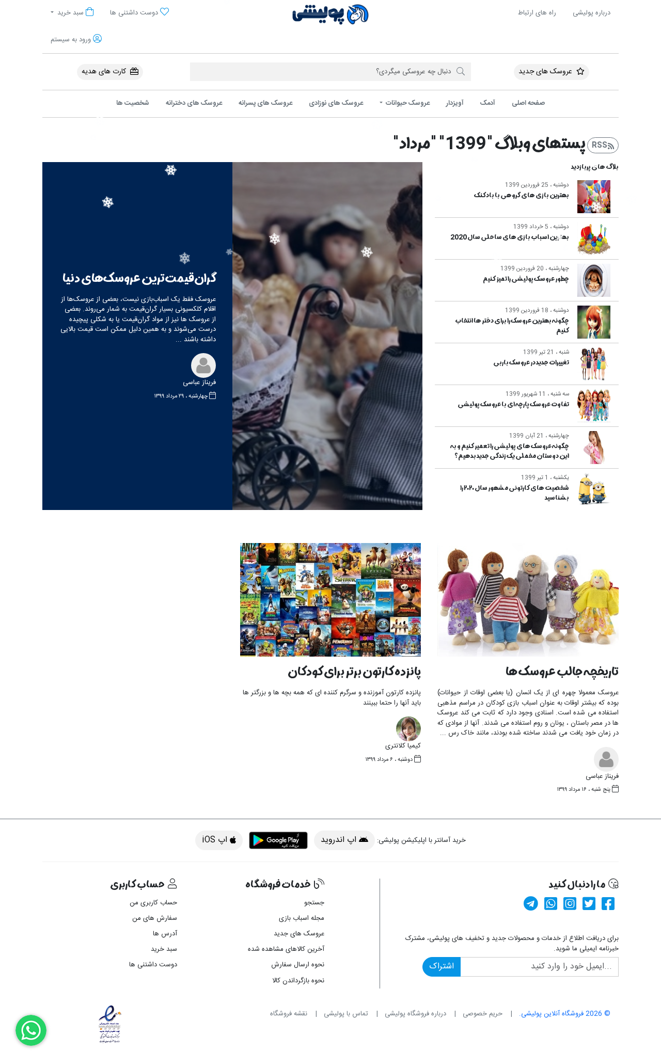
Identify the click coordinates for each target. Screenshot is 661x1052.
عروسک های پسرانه (265, 103)
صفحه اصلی (528, 103)
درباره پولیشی (591, 13)
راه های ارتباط (537, 13)
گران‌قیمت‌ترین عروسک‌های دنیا (139, 278)
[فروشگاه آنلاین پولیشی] (330, 14)
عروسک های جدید (546, 72)
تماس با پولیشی (346, 1013)
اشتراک (441, 967)
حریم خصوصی (482, 1013)
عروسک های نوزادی (336, 103)
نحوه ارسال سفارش (297, 964)
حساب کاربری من (153, 902)
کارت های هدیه (105, 72)
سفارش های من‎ (154, 918)
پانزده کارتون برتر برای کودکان (354, 672)
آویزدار (455, 103)
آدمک (487, 103)
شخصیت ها (132, 103)
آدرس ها (165, 933)
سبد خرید (164, 949)
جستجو (314, 902)
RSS (600, 145)
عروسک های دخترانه (194, 103)
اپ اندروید (340, 840)
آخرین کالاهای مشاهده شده (286, 949)
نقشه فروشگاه (288, 1013)
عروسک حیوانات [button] (407, 103)
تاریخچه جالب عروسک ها (562, 672)
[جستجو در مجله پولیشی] (460, 72)
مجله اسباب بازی (301, 918)
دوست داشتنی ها (153, 964)
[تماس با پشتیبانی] (30, 1030)
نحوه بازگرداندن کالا (298, 980)
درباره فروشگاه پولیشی (415, 1013)
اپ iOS (216, 840)
